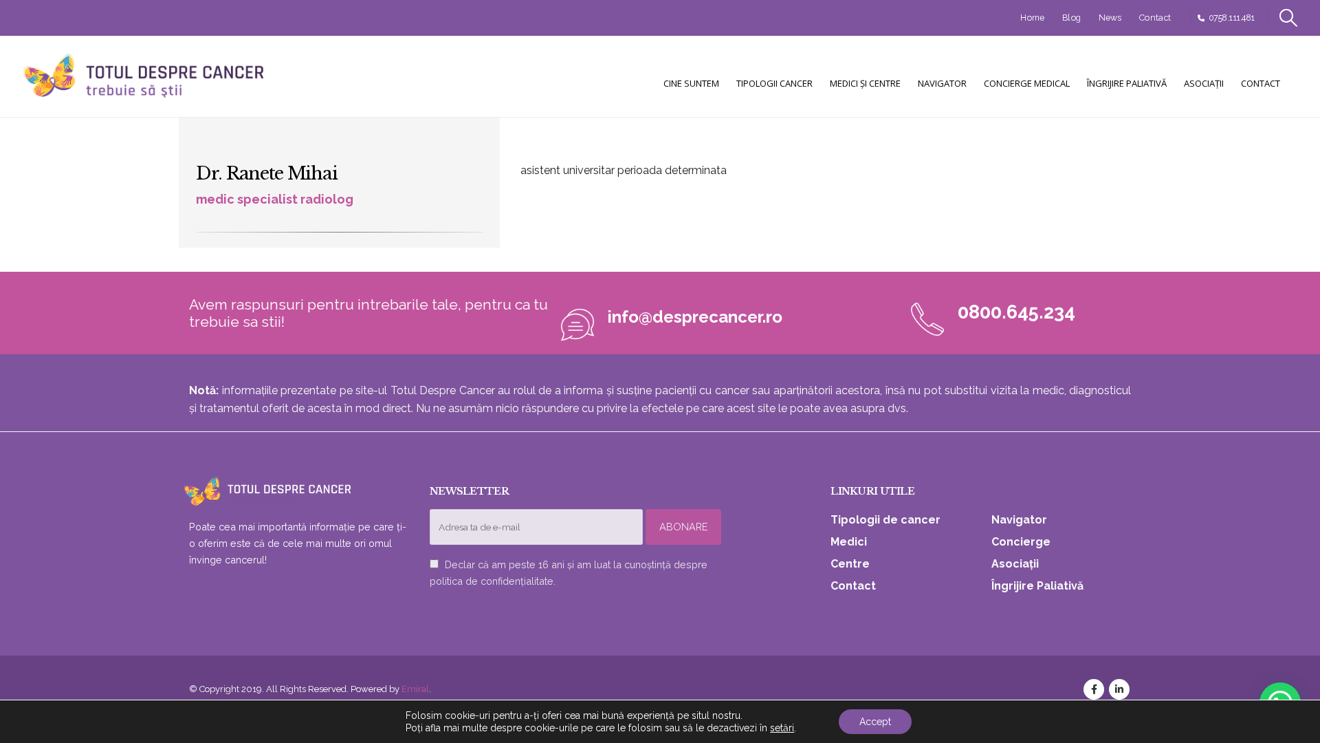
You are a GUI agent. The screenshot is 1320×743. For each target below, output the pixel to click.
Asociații (1204, 83)
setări (782, 727)
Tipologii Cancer (774, 83)
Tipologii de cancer (885, 519)
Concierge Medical (1027, 83)
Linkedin (1119, 689)
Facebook (1094, 689)
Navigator (942, 83)
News (1110, 17)
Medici (848, 541)
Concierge (1020, 541)
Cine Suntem (691, 83)
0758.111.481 (1232, 17)
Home (1032, 17)
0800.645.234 (1016, 312)
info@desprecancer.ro (695, 317)
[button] (1288, 18)
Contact (1155, 17)
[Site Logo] (144, 76)
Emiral (415, 689)
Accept (875, 721)
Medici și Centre (865, 83)
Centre (850, 563)
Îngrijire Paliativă (1127, 83)
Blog (1071, 17)
